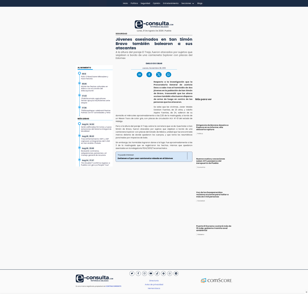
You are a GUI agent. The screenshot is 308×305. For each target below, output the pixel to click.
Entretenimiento (171, 3)
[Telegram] (176, 273)
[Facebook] (138, 273)
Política (134, 3)
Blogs (199, 3)
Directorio (154, 280)
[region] (154, 13)
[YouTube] (150, 273)
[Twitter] (131, 273)
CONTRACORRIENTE (113, 286)
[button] (139, 74)
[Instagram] (144, 273)
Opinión (156, 3)
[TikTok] (157, 273)
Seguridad (145, 3)
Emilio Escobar (154, 63)
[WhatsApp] (169, 273)
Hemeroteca (154, 288)
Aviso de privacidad (154, 284)
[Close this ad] (306, 292)
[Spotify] (163, 273)
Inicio (125, 3)
